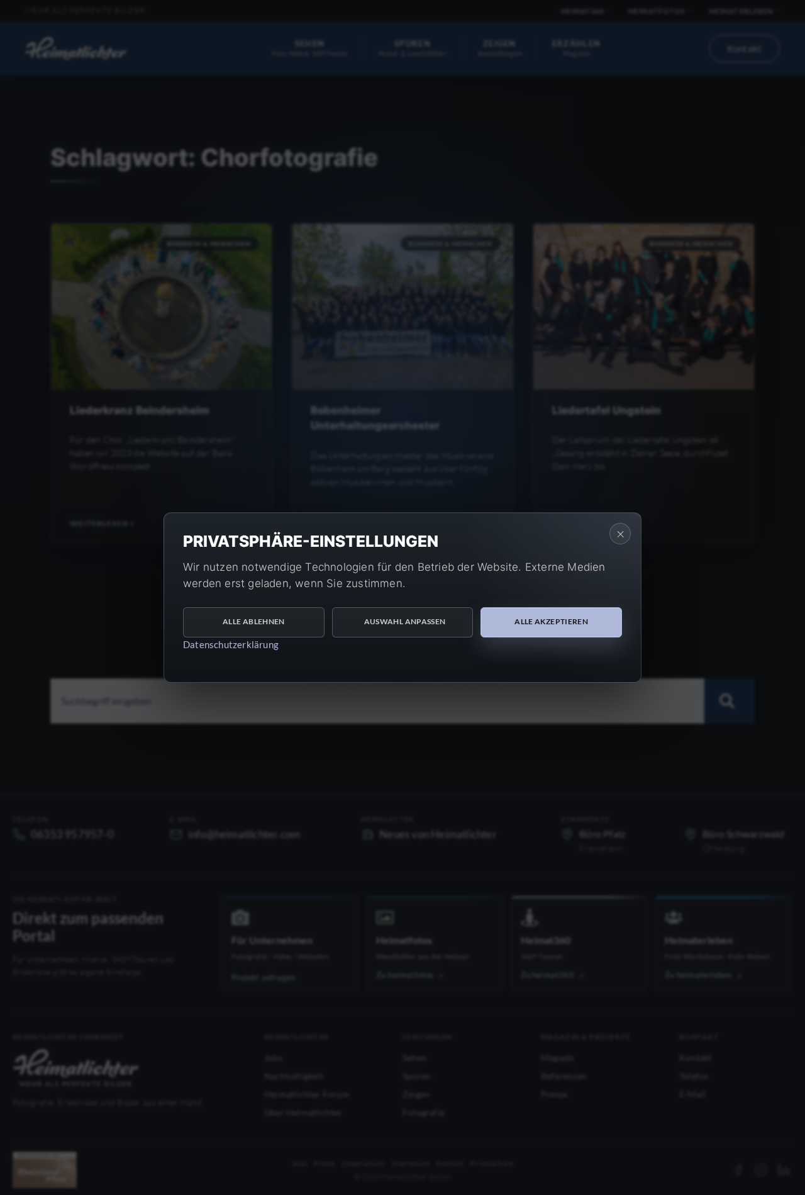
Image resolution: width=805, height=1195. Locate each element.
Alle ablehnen (254, 621)
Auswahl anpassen (405, 621)
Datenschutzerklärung (231, 644)
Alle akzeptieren (551, 621)
